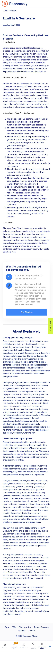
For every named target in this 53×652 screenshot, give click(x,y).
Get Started (26, 312)
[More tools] (50, 646)
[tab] (4, 646)
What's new (50, 326)
